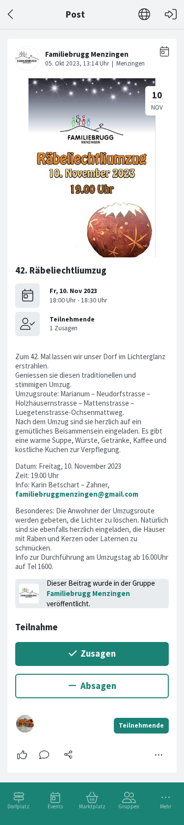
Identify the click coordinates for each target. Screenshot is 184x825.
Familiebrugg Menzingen (88, 593)
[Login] (171, 14)
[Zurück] (11, 14)
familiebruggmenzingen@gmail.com (76, 494)
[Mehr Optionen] (159, 755)
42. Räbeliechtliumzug (60, 270)
